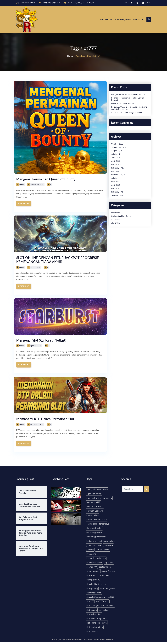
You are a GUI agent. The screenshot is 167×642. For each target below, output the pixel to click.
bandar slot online (94, 506)
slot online (115, 223)
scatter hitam (105, 567)
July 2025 (115, 154)
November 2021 (118, 175)
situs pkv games (107, 588)
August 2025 (116, 151)
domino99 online (94, 528)
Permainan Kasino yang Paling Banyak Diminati (127, 99)
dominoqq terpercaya (96, 536)
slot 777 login (92, 605)
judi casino (91, 541)
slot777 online (107, 605)
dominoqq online (94, 532)
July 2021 (115, 178)
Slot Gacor (115, 219)
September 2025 (118, 147)
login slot (109, 562)
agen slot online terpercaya (99, 498)
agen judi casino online (97, 489)
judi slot (90, 549)
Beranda (104, 19)
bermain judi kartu (94, 511)
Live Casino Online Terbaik (122, 103)
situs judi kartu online (96, 584)
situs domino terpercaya (97, 575)
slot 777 (90, 601)
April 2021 (115, 185)
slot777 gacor (102, 601)
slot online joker (93, 614)
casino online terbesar (96, 519)
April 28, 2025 (35, 346)
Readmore (23, 203)
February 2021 (117, 192)
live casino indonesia (96, 558)
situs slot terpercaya (95, 597)
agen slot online (93, 493)
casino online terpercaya (97, 524)
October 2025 (117, 144)
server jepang (92, 571)
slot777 (111, 597)
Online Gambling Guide (120, 19)
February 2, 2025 (36, 424)
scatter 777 (91, 567)
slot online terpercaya (96, 623)
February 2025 (117, 168)
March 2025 (116, 164)
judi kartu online (93, 545)
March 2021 (116, 188)
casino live (115, 213)
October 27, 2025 (36, 185)
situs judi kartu (93, 579)
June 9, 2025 (35, 267)
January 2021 (117, 195)
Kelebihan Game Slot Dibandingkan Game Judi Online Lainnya (129, 108)
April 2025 (115, 161)
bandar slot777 (93, 502)
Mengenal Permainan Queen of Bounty (45, 179)
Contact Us (138, 19)
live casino (91, 554)
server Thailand (108, 571)
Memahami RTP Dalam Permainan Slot (45, 419)
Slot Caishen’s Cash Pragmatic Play (126, 112)
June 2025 (115, 158)
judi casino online (107, 541)
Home (70, 56)
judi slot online (102, 549)
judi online (108, 545)
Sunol (21, 185)
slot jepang (91, 610)
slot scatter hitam (94, 627)
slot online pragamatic (96, 618)
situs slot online (93, 592)
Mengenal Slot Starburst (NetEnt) (41, 340)
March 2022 (116, 171)
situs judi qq (92, 588)
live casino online (94, 562)
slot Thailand (92, 631)
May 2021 (115, 182)
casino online (92, 515)
